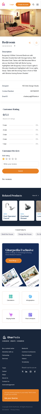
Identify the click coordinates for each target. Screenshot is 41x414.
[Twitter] (22, 371)
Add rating (6, 156)
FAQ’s (4, 375)
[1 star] (3, 159)
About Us (5, 378)
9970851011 (34, 91)
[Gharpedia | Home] (3, 4)
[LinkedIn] (26, 371)
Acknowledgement (8, 385)
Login (12, 4)
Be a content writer (8, 348)
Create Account (23, 4)
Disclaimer (5, 409)
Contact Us (5, 381)
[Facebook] (34, 371)
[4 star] (12, 159)
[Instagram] (30, 371)
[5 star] (15, 159)
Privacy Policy (15, 409)
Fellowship (5, 355)
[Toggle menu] (37, 4)
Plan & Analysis (26, 355)
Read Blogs (13, 260)
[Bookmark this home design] (36, 42)
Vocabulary (25, 362)
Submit (20, 171)
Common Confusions (29, 352)
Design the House (25, 234)
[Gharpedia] (11, 337)
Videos (24, 358)
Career (4, 371)
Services (5, 358)
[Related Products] (20, 207)
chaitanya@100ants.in (31, 96)
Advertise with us (7, 352)
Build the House (7, 234)
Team (4, 368)
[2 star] (6, 159)
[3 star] (9, 159)
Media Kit (25, 348)
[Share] (29, 42)
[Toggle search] (33, 4)
